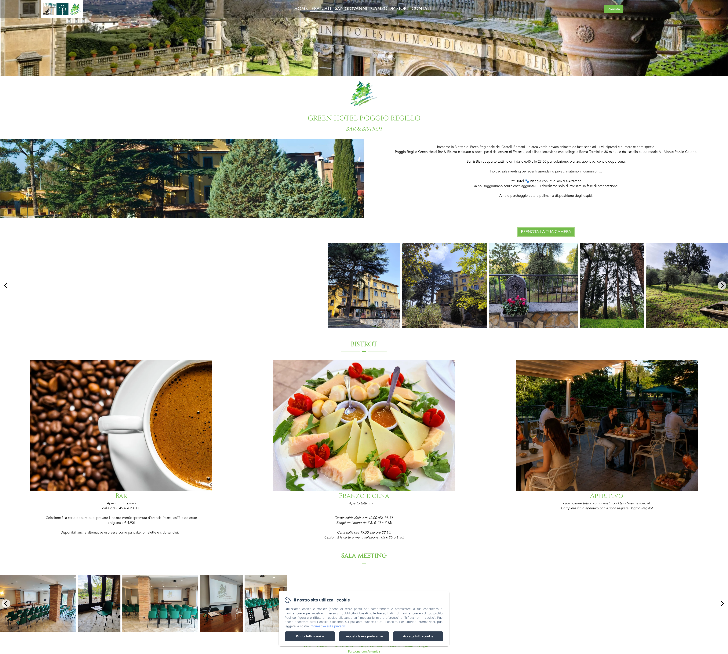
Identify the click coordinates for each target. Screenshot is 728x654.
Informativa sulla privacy (327, 626)
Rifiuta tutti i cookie (310, 636)
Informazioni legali (415, 646)
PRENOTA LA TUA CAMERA (546, 232)
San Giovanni (351, 8)
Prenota (614, 9)
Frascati (321, 8)
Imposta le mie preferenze (364, 636)
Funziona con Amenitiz (364, 651)
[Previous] (6, 285)
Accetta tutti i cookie (418, 636)
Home (301, 8)
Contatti (423, 8)
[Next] (722, 285)
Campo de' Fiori (389, 8)
